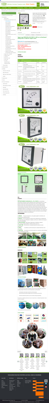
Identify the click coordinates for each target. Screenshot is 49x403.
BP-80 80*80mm (8, 38)
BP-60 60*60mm (8, 44)
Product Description (21, 34)
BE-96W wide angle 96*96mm (10, 26)
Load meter (6, 56)
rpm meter (5, 60)
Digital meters (5, 78)
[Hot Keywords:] (46, 8)
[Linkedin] (46, 383)
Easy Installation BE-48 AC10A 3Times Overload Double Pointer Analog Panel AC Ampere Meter (32, 363)
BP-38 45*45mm (8, 31)
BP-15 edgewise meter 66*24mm (11, 30)
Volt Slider (4, 94)
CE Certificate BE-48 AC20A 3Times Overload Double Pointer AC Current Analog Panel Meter (27, 363)
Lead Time (18, 383)
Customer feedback (28, 380)
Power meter (6, 59)
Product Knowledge (28, 381)
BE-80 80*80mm (8, 23)
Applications (19, 382)
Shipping (33, 34)
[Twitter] (46, 385)
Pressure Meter (5, 65)
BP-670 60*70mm (8, 36)
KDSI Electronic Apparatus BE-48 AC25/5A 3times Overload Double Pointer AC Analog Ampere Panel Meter (21, 364)
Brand (18, 380)
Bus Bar (4, 76)
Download (3, 387)
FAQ (43, 1)
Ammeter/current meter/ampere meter (10, 19)
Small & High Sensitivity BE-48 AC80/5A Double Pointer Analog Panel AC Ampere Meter (43, 362)
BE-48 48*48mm (8, 21)
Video (35, 1)
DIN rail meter (6, 18)
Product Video (27, 382)
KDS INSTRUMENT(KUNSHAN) (30, 41)
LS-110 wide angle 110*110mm (10, 39)
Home (2, 380)
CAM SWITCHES (5, 89)
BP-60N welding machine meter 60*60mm (11, 35)
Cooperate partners (4, 385)
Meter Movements (5, 72)
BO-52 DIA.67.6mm (9, 27)
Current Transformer (6, 81)
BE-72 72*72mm (8, 22)
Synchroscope (5, 83)
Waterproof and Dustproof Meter (8, 15)
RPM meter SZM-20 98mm (7, 74)
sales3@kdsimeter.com (45, 6)
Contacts (40, 1)
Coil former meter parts (6, 70)
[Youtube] (46, 387)
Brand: (32, 32)
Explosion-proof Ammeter (9, 51)
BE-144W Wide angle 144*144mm (11, 52)
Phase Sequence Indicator (7, 85)
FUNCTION (4, 17)
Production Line (38, 34)
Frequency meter (6, 55)
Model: (19, 32)
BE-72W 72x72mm (8, 40)
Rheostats (4, 87)
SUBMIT (41, 397)
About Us (3, 381)
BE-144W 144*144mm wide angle (11, 48)
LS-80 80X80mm (8, 47)
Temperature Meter (7, 63)
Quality (18, 381)
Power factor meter (12, 386)
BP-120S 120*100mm (9, 43)
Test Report (28, 34)
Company (37, 1)
